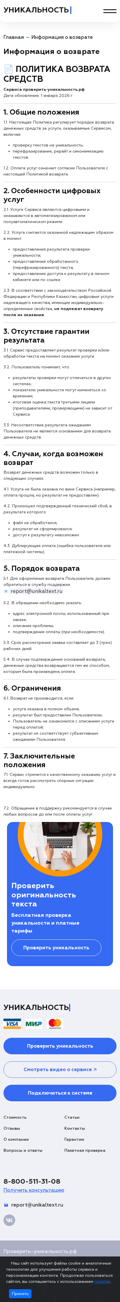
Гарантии (74, 1139)
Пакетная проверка (84, 1150)
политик (102, 1281)
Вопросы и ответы (23, 1150)
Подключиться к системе (60, 1093)
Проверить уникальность (56, 948)
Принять (20, 1293)
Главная (13, 37)
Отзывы (11, 1128)
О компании (16, 1139)
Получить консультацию (33, 1190)
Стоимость (15, 1117)
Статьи (72, 1117)
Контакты (74, 1128)
